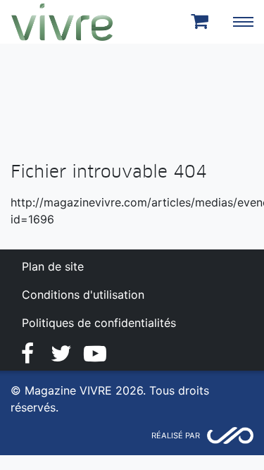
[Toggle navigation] (242, 21)
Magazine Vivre (62, 22)
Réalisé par (175, 435)
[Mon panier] (202, 21)
